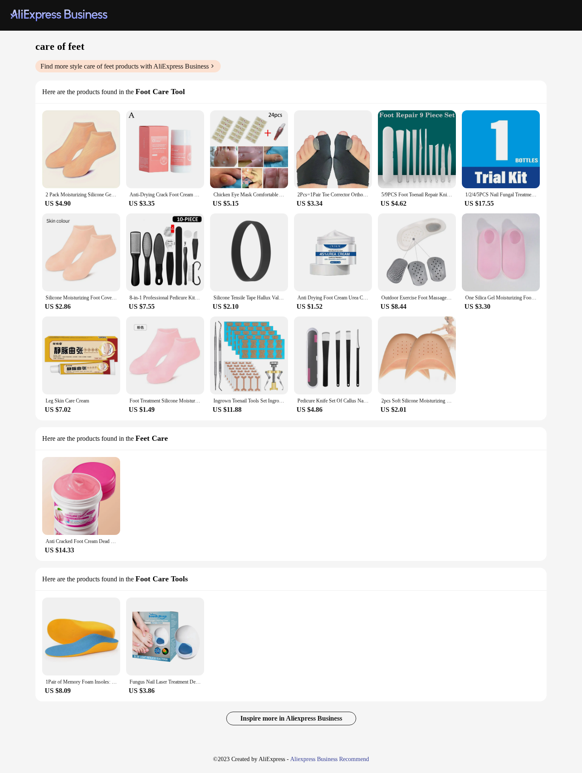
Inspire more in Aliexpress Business (291, 718)
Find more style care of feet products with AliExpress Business (124, 66)
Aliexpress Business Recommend (329, 759)
